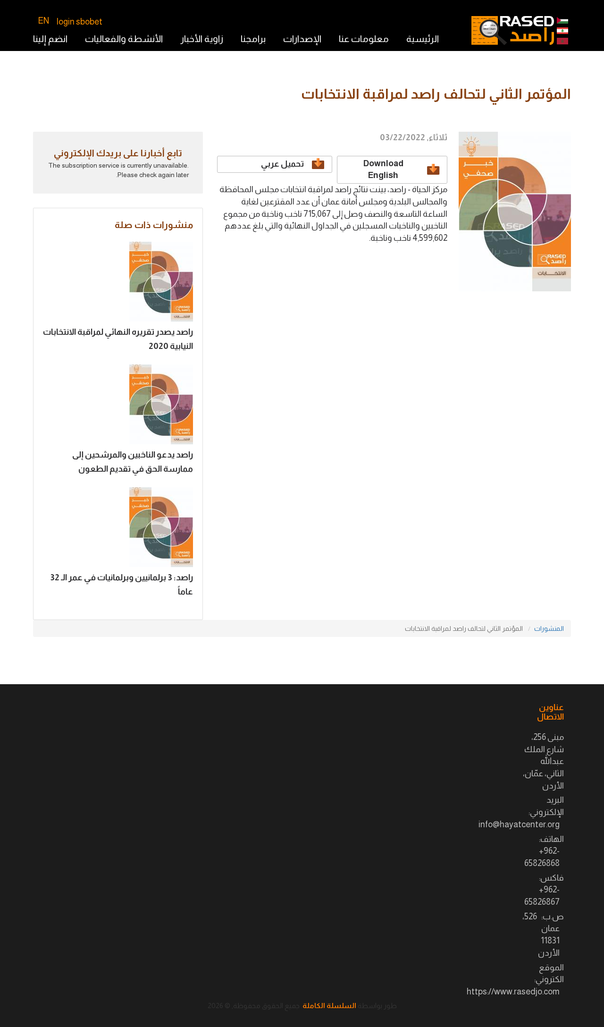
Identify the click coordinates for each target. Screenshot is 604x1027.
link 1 (562, 30)
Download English (383, 169)
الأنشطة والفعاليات (124, 38)
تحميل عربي (282, 164)
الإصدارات (302, 38)
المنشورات (549, 628)
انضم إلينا (50, 38)
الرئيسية (422, 38)
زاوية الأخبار (201, 38)
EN (43, 20)
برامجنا (253, 38)
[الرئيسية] (512, 30)
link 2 (562, 20)
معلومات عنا (364, 38)
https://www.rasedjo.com (513, 991)
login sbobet (79, 21)
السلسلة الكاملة (329, 1006)
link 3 (562, 41)
